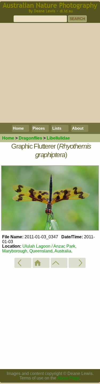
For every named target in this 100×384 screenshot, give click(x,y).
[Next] (77, 263)
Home (18, 128)
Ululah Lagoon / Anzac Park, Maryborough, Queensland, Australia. (39, 248)
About (77, 128)
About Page (68, 378)
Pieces (39, 128)
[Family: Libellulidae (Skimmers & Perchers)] (59, 263)
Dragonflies (30, 138)
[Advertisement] (50, 73)
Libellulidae (58, 138)
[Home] (41, 263)
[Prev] (22, 263)
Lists (56, 128)
